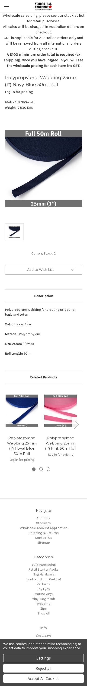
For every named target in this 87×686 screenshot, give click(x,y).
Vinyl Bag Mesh (43, 599)
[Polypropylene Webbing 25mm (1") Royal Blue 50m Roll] (22, 410)
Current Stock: (43, 253)
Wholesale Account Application (43, 528)
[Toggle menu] (6, 6)
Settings (43, 658)
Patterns (43, 584)
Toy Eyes (43, 589)
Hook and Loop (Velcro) (43, 579)
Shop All (43, 613)
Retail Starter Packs (43, 570)
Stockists (43, 523)
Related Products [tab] (44, 377)
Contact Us (43, 538)
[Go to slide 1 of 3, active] (33, 469)
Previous (6, 424)
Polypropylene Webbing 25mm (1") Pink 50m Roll (60, 443)
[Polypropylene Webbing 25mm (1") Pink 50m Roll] (60, 410)
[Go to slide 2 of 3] (41, 469)
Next (76, 424)
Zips (43, 609)
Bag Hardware (43, 574)
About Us (43, 518)
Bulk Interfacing (43, 565)
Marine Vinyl (43, 594)
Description (43, 296)
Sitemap (43, 543)
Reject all (43, 668)
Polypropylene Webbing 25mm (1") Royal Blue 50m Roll (22, 446)
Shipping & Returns (44, 533)
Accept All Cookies (43, 678)
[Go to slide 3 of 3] (48, 469)
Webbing (43, 604)
